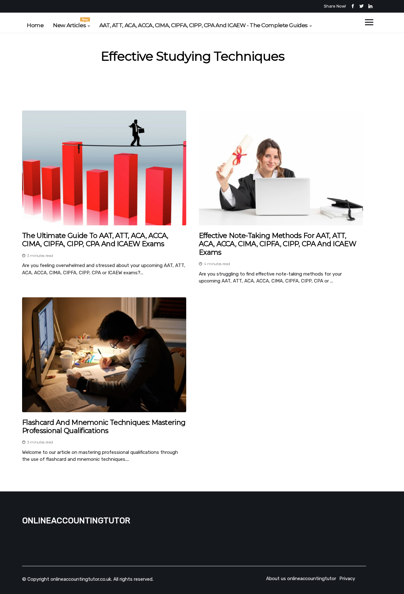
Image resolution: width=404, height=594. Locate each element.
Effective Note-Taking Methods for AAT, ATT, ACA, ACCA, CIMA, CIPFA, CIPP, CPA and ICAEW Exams (277, 244)
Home (35, 25)
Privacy (347, 578)
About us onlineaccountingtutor (301, 578)
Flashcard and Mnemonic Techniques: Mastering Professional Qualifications (103, 427)
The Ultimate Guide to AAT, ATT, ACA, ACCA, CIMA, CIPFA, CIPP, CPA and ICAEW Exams (95, 240)
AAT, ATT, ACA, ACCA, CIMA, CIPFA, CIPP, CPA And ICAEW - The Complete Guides (203, 25)
